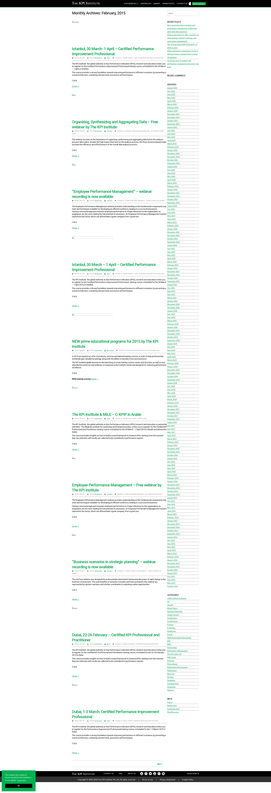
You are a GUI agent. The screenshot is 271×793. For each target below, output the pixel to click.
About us (132, 773)
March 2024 (172, 183)
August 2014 (172, 537)
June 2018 (171, 390)
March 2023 (172, 222)
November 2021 (173, 275)
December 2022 (173, 232)
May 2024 (171, 176)
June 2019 (171, 350)
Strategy (170, 677)
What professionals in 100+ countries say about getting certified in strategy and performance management (183, 38)
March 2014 (172, 553)
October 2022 (172, 239)
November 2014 (173, 527)
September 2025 (173, 124)
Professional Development (177, 667)
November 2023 (173, 196)
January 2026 (172, 111)
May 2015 (171, 508)
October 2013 (172, 570)
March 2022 (172, 262)
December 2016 (173, 449)
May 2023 (171, 216)
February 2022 (172, 265)
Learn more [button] (21, 780)
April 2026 (171, 101)
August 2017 (172, 422)
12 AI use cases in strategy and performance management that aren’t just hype (183, 64)
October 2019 (172, 337)
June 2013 (171, 580)
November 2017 (173, 412)
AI (168, 602)
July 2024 (171, 170)
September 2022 (173, 242)
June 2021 (171, 291)
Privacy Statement (167, 780)
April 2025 (171, 140)
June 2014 (171, 544)
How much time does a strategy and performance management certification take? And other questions (182, 28)
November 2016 (173, 452)
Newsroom (146, 3)
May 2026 (171, 98)
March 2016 (172, 475)
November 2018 (173, 373)
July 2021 (171, 288)
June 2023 (171, 212)
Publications (172, 670)
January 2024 (172, 189)
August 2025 (172, 127)
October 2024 (172, 160)
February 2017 (172, 442)
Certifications (172, 621)
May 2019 (171, 353)
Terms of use (147, 780)
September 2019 (173, 340)
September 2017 (173, 419)
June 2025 (171, 134)
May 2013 (171, 583)
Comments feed (173, 709)
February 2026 (172, 108)
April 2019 (171, 357)
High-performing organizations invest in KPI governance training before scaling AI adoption (182, 54)
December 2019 (173, 330)
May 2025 (171, 137)
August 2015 (172, 498)
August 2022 (172, 245)
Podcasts (170, 661)
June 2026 (171, 94)
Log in (169, 702)
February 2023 (172, 226)
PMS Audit (171, 657)
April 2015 (171, 511)
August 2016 (172, 458)
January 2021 (172, 301)
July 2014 (171, 540)
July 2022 (171, 249)
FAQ (120, 773)
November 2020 (173, 308)
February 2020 (172, 324)
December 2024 (173, 153)
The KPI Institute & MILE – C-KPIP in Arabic (106, 414)
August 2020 (172, 311)
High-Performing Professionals (179, 638)
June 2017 (171, 429)
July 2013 (171, 576)
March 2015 (172, 514)
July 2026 (171, 91)
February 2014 (172, 557)
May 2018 (171, 393)
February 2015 (172, 517)
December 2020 (173, 304)
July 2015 (171, 501)
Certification (172, 618)
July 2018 (171, 386)
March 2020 (172, 321)
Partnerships (172, 648)
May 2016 (171, 468)
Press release (172, 664)
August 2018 (172, 383)
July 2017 (171, 426)
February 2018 (172, 403)
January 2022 (172, 268)
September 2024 (173, 163)
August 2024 (172, 167)
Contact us (182, 3)
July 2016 (171, 462)
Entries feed (171, 705)
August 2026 (172, 88)
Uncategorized (172, 684)
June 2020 (171, 317)
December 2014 (173, 524)
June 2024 (171, 173)
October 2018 (172, 376)
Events (108, 58)
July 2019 (171, 347)
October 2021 (172, 278)
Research (170, 674)
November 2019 (173, 334)
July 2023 (171, 209)
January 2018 (172, 406)
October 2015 (172, 491)
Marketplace (168, 3)
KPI (168, 641)
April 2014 (171, 550)
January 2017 (172, 445)
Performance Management (177, 651)
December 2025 (173, 114)
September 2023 (173, 203)
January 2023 (172, 229)
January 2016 (172, 481)
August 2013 (172, 573)
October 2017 (172, 416)
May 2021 (171, 294)
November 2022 (173, 235)
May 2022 (171, 255)
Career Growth (173, 615)
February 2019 (172, 363)
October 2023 (172, 199)
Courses (170, 625)
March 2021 (172, 298)
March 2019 (172, 360)
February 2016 (172, 478)
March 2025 (172, 144)
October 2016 (172, 455)
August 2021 (172, 285)
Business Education (174, 611)
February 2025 (172, 147)
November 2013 (173, 567)
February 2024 (172, 186)
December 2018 (173, 370)
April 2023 (171, 219)
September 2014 (173, 534)
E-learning (109, 131)
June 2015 (171, 504)
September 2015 (173, 494)
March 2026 (172, 104)
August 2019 (172, 344)
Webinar (170, 690)
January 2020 (172, 327)
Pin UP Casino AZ (174, 654)
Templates (171, 680)
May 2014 (171, 547)
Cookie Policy (187, 780)
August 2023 (172, 206)
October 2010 (172, 586)
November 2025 (173, 117)
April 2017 (171, 435)
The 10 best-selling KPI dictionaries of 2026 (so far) (182, 46)
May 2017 (171, 432)
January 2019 (172, 367)
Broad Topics (110, 350)
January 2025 (172, 150)
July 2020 (171, 314)
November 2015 (173, 488)
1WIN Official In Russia (176, 598)
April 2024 (171, 180)
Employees (171, 631)
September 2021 (173, 281)
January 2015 (172, 521)
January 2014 (172, 560)
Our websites (130, 3)
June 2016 (171, 465)
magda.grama (98, 58)
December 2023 (173, 193)
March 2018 (172, 399)
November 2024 (173, 157)
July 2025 (171, 130)
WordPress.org (173, 712)
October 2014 (172, 531)
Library (156, 3)
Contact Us (109, 773)
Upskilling (171, 687)
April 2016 (171, 471)
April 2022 (171, 258)
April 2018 (171, 396)
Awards (170, 605)
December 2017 (173, 409)
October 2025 (172, 121)
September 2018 (173, 380)
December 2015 (173, 485)
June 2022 (171, 252)
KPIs (169, 644)
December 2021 (173, 271)
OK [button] (19, 786)
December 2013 (173, 563)
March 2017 (172, 439)
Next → (160, 764)
